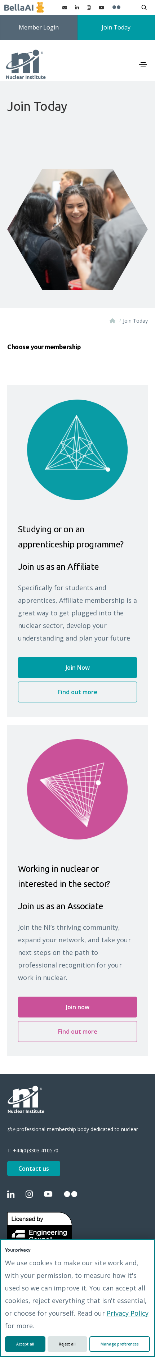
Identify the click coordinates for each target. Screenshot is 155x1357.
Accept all (25, 1344)
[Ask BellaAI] (24, 7)
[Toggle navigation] (143, 64)
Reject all (67, 1344)
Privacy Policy (128, 1313)
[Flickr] (116, 7)
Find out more (77, 692)
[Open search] (144, 7)
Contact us (33, 1168)
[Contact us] (64, 7)
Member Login (39, 27)
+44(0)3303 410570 (35, 1150)
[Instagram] (89, 7)
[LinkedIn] (77, 7)
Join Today (116, 27)
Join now (77, 1007)
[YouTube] (101, 7)
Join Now (78, 667)
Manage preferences (120, 1344)
